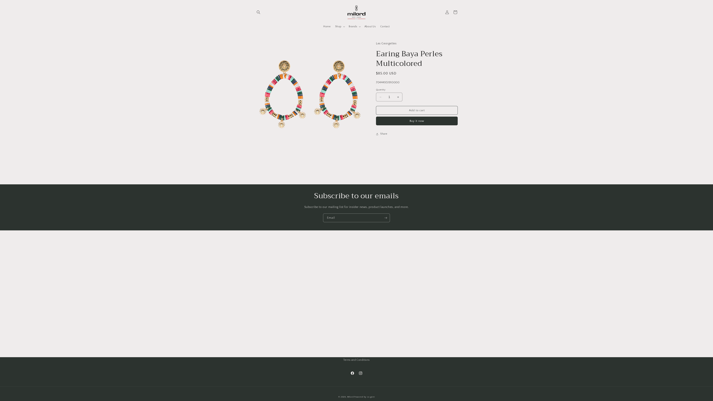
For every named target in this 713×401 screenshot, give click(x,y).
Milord (350, 397)
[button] (258, 12)
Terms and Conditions (356, 359)
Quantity (380, 89)
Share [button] (383, 133)
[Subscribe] (386, 217)
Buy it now (417, 121)
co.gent (371, 397)
